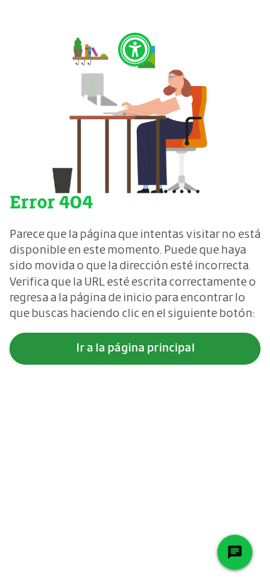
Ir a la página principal (135, 348)
